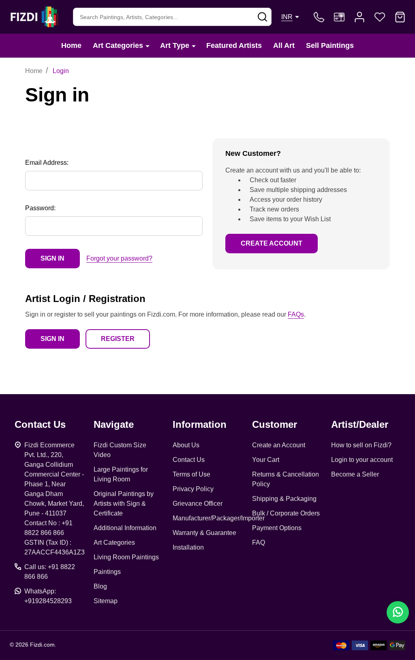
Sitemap (106, 600)
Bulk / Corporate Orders (286, 513)
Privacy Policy (193, 488)
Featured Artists (234, 45)
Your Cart (265, 459)
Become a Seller (355, 474)
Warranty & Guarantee (204, 532)
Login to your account (362, 459)
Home (71, 45)
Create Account (271, 243)
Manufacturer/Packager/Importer (219, 518)
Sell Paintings (330, 45)
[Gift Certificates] (339, 17)
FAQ (258, 542)
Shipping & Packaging (284, 498)
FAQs (296, 314)
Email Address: (46, 162)
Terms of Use (191, 474)
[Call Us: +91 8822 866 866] (319, 17)
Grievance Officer (197, 503)
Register (118, 338)
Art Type (174, 45)
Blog (100, 586)
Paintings (107, 571)
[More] (147, 46)
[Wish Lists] (379, 17)
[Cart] (400, 17)
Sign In (52, 338)
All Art (284, 45)
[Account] (359, 17)
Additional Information (125, 527)
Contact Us (189, 459)
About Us (186, 445)
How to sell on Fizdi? (361, 445)
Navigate (114, 424)
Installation (188, 547)
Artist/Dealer (359, 424)
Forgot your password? (119, 258)
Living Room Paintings (126, 557)
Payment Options (277, 527)
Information (200, 424)
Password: (40, 208)
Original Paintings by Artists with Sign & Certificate (124, 503)
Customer (274, 424)
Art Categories (118, 45)
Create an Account (278, 445)
